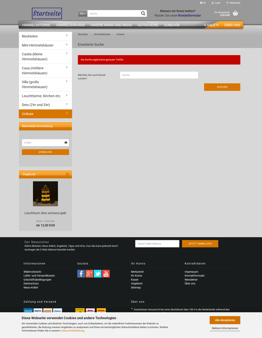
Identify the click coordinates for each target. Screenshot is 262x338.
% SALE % (211, 25)
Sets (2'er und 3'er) (36, 105)
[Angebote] (67, 174)
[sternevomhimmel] (47, 13)
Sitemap (136, 287)
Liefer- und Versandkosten (39, 275)
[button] (203, 3)
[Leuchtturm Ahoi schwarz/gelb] (45, 193)
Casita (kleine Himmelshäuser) (34, 56)
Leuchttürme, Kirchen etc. (41, 96)
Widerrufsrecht (32, 271)
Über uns (232, 25)
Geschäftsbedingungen (37, 279)
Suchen (222, 86)
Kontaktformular (195, 275)
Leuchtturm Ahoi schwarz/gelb (45, 213)
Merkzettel (234, 3)
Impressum (191, 271)
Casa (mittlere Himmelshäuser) (34, 70)
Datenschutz (31, 283)
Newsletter (191, 279)
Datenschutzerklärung (72, 330)
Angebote (137, 283)
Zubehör (172, 25)
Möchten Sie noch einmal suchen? (91, 77)
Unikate (28, 114)
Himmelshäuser (70, 25)
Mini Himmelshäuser (38, 45)
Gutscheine (148, 25)
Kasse (134, 279)
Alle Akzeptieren (225, 320)
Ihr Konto (136, 275)
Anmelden (45, 152)
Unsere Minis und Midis (111, 25)
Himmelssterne (36, 25)
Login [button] (217, 3)
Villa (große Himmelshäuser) (34, 84)
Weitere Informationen (225, 328)
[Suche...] (143, 13)
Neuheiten (30, 36)
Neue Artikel (31, 287)
